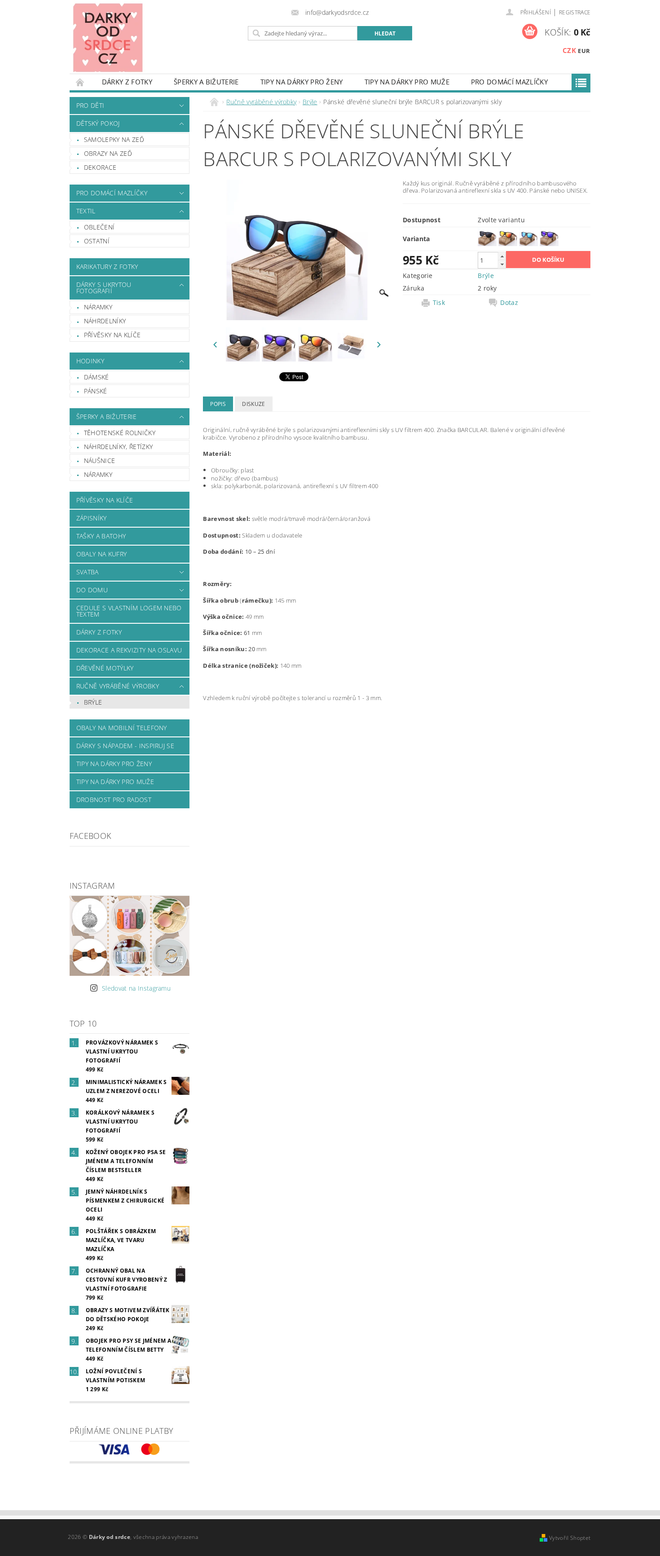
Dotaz (509, 303)
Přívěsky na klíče (112, 335)
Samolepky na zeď (114, 139)
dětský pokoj (98, 123)
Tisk (439, 303)
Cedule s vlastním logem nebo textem (129, 611)
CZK (569, 50)
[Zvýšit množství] (502, 256)
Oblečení (99, 227)
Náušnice (99, 460)
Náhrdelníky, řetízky (118, 446)
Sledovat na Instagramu (136, 988)
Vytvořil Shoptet (569, 1538)
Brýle (93, 702)
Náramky (98, 307)
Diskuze (253, 404)
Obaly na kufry (101, 554)
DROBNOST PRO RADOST (113, 799)
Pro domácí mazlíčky (509, 81)
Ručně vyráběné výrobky (117, 686)
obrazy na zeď (108, 153)
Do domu (92, 590)
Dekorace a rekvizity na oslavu (129, 650)
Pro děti (90, 105)
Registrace (574, 12)
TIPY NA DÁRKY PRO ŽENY (301, 81)
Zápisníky (91, 518)
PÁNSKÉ (95, 391)
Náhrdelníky (105, 321)
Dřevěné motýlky (105, 668)
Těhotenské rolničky (119, 432)
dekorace (100, 167)
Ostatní (97, 241)
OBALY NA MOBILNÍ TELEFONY (121, 727)
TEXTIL (86, 211)
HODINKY (90, 361)
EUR (584, 51)
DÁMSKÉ (96, 377)
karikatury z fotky (107, 266)
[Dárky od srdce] (107, 37)
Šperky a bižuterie (206, 81)
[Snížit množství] (502, 264)
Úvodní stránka (80, 82)
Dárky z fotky (127, 81)
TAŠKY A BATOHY (101, 536)
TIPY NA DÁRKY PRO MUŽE (407, 81)
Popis (218, 404)
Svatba (87, 572)
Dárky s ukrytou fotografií (104, 287)
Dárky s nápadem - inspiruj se (125, 745)
